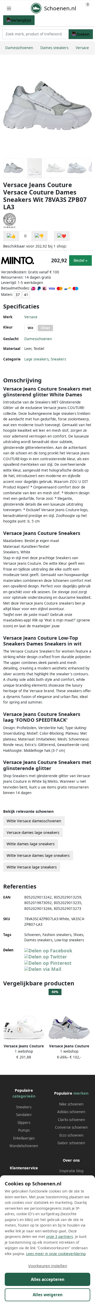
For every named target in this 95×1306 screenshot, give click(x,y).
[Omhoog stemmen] (11, 236)
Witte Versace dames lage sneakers (38, 855)
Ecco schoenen (71, 1135)
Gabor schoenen (71, 1143)
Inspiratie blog (71, 1171)
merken (80, 1093)
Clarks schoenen (71, 1119)
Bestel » (80, 260)
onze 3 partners (59, 1236)
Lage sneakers (36, 359)
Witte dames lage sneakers (31, 843)
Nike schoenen (71, 1104)
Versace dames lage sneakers (33, 832)
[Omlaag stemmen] (39, 236)
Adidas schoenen (71, 1111)
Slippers (23, 1122)
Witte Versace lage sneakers (32, 867)
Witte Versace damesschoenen (34, 820)
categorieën (23, 1096)
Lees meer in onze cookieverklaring (56, 1253)
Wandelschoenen (24, 1145)
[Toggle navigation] (9, 8)
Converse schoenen (71, 1127)
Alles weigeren (48, 1294)
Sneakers (58, 359)
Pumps (24, 1130)
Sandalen (23, 1114)
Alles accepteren (47, 1279)
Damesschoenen (38, 338)
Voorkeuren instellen (47, 1265)
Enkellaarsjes (24, 1138)
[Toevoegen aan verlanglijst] (62, 236)
